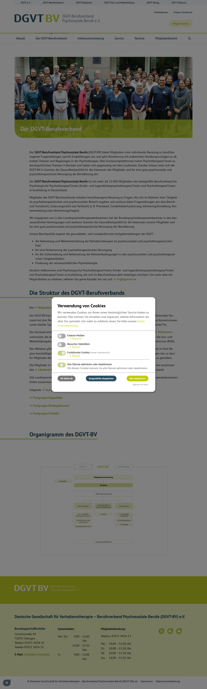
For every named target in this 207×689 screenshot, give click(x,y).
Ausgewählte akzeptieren (101, 378)
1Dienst (73, 347)
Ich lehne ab (66, 378)
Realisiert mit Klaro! (140, 384)
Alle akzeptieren (137, 378)
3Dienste (74, 338)
